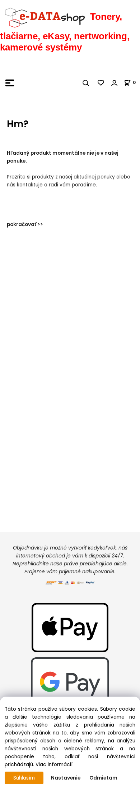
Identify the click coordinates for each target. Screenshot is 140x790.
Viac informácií (54, 764)
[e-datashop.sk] (45, 16)
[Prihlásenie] (114, 83)
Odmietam (103, 777)
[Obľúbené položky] (101, 83)
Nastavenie (65, 777)
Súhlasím (24, 777)
